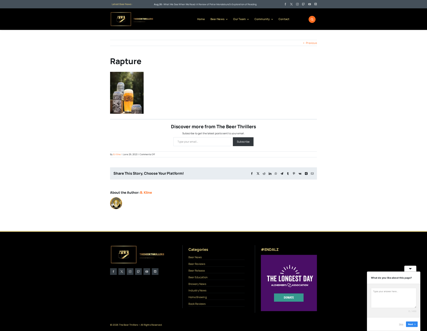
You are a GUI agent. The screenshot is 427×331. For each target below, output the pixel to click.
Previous (311, 43)
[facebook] (285, 4)
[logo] (132, 13)
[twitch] (303, 4)
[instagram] (297, 4)
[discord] (315, 4)
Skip (401, 324)
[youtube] (309, 4)
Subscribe (243, 141)
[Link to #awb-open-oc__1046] (312, 19)
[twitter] (291, 4)
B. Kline (117, 154)
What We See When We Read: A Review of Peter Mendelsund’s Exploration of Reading (189, 4)
